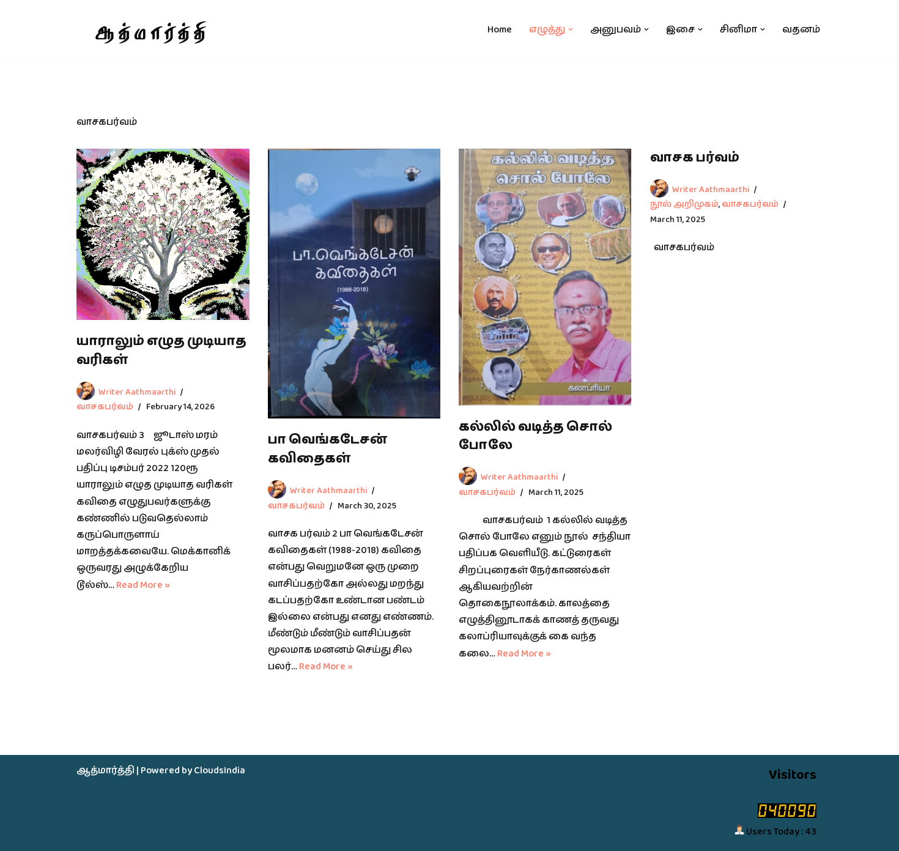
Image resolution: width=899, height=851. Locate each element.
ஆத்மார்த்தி (105, 770)
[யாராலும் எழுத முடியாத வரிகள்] (163, 234)
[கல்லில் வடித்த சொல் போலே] (545, 277)
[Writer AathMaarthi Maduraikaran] (149, 29)
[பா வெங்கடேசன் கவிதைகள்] (354, 283)
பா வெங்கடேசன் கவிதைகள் (327, 449)
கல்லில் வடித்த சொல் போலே (535, 436)
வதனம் (801, 29)
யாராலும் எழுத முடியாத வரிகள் (161, 350)
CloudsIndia (219, 770)
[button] (570, 29)
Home (499, 29)
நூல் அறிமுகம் (684, 204)
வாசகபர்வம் (104, 406)
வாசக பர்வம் (694, 157)
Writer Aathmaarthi (137, 392)
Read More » (143, 585)
